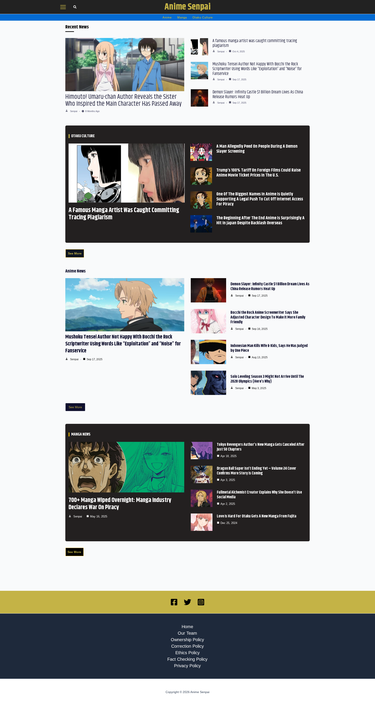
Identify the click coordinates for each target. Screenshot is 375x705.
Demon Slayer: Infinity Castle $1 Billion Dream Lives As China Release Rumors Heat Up (257, 94)
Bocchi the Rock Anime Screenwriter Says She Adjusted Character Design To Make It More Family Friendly (267, 317)
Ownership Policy (187, 639)
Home (187, 626)
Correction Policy (187, 646)
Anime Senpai (187, 7)
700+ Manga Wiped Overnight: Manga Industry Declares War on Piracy (120, 504)
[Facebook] (174, 602)
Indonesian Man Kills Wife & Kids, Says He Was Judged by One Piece (269, 348)
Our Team (187, 633)
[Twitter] (187, 602)
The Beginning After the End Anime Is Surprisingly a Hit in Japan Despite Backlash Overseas (260, 220)
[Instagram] (201, 602)
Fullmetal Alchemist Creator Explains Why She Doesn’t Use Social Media (259, 494)
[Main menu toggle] (63, 7)
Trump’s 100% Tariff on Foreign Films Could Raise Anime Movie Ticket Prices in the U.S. (258, 173)
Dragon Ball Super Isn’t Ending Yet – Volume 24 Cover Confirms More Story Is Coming (256, 471)
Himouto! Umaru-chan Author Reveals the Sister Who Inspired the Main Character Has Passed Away (123, 100)
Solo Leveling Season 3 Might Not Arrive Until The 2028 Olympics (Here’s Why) (267, 379)
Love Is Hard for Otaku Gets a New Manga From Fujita (256, 516)
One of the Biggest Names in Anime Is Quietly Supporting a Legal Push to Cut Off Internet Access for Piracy (259, 199)
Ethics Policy (187, 652)
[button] (75, 7)
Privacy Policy (187, 665)
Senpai (73, 111)
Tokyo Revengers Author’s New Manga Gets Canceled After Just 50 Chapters (260, 447)
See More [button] (75, 253)
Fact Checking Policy (187, 659)
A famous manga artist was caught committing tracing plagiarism (254, 43)
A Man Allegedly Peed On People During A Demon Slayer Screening (257, 149)
